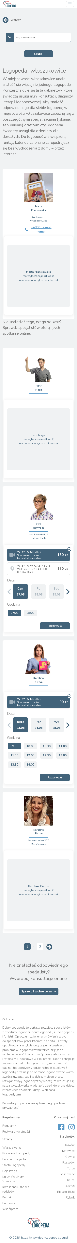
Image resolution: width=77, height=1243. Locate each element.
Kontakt (7, 1197)
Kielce (71, 1180)
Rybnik (70, 1197)
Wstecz (15, 20)
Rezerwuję (55, 626)
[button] (68, 591)
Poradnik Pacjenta (14, 1159)
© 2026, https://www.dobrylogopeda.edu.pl (38, 1238)
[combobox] (38, 37)
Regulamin (9, 1126)
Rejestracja (9, 1171)
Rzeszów (68, 1162)
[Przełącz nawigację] (70, 4)
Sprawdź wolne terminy (38, 991)
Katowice (68, 1151)
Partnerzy (8, 1203)
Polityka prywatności (16, 1132)
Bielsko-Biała (66, 1192)
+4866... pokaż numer (41, 229)
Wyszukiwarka (12, 1148)
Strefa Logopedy (13, 1165)
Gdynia (70, 1157)
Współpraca (10, 1209)
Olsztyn (70, 1186)
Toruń (71, 1168)
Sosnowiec (67, 1174)
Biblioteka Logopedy (16, 1153)
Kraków (70, 1145)
